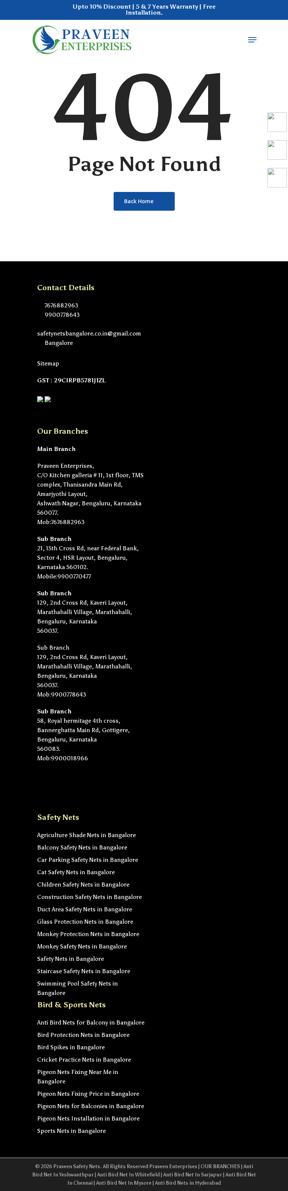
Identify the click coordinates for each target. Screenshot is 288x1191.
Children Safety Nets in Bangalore (83, 884)
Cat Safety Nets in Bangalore (76, 872)
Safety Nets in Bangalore (70, 958)
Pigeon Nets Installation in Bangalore (88, 1118)
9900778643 (61, 314)
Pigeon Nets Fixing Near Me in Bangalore (77, 1076)
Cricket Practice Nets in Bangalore (84, 1059)
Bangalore (58, 342)
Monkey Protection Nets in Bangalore (88, 934)
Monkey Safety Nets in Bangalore (82, 946)
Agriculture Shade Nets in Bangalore (86, 835)
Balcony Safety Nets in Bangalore (82, 847)
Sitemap (48, 363)
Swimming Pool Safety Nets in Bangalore (77, 988)
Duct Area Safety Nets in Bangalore (84, 909)
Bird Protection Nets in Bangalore (83, 1034)
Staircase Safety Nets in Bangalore (83, 971)
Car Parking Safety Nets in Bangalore (87, 859)
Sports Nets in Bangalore (71, 1130)
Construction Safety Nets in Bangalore (89, 896)
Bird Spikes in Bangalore (71, 1047)
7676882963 (60, 305)
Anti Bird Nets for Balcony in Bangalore (90, 1022)
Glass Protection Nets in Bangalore (85, 921)
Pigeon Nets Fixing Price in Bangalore (88, 1093)
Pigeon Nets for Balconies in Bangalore (90, 1106)
